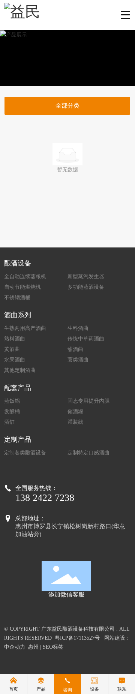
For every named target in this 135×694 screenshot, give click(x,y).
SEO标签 (53, 647)
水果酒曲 (14, 360)
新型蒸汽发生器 (86, 276)
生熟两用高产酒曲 (25, 328)
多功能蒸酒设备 (86, 287)
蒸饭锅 (12, 401)
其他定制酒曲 (20, 370)
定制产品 (17, 439)
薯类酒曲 (78, 360)
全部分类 (68, 105)
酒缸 (9, 422)
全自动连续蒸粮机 (25, 276)
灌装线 (75, 422)
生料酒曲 (78, 328)
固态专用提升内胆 (89, 401)
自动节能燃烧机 (22, 287)
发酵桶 (12, 411)
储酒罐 (75, 411)
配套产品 (17, 387)
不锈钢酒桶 (17, 297)
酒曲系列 (17, 315)
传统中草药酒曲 (86, 339)
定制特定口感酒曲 (89, 453)
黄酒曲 (12, 349)
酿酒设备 (17, 263)
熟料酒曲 (14, 339)
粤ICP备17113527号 (77, 638)
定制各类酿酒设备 (25, 453)
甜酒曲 (75, 349)
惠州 (33, 647)
